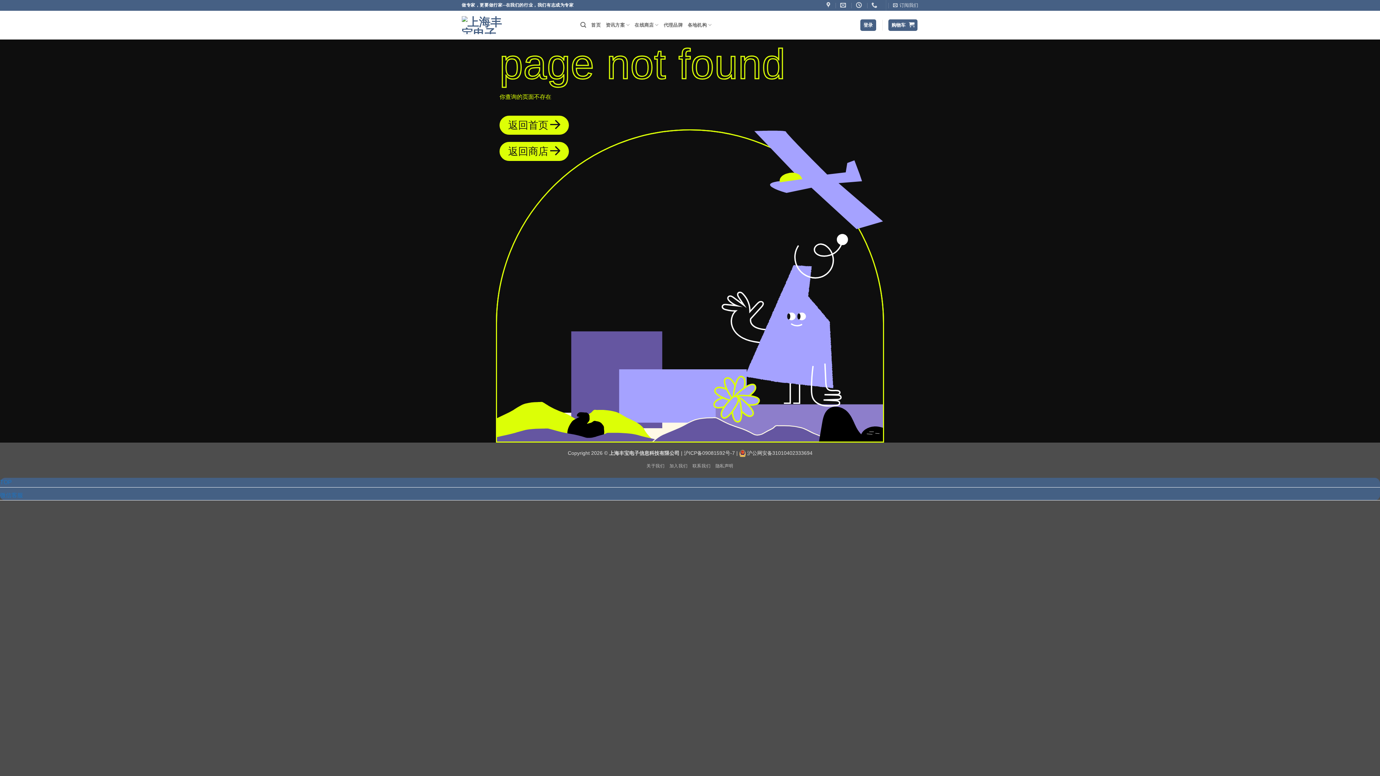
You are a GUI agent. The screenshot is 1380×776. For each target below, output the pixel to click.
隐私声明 (724, 465)
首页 (596, 25)
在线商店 (644, 25)
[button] (905, 5)
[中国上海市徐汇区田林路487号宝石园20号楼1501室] (829, 5)
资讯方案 (615, 25)
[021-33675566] (875, 5)
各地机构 (697, 25)
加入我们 (678, 465)
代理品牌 (673, 25)
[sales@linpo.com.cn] (844, 5)
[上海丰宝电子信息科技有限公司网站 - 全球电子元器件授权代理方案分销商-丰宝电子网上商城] (483, 25)
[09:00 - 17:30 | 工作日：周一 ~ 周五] (860, 5)
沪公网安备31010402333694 (780, 453)
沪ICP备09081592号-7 (709, 453)
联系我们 (701, 465)
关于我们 (655, 465)
